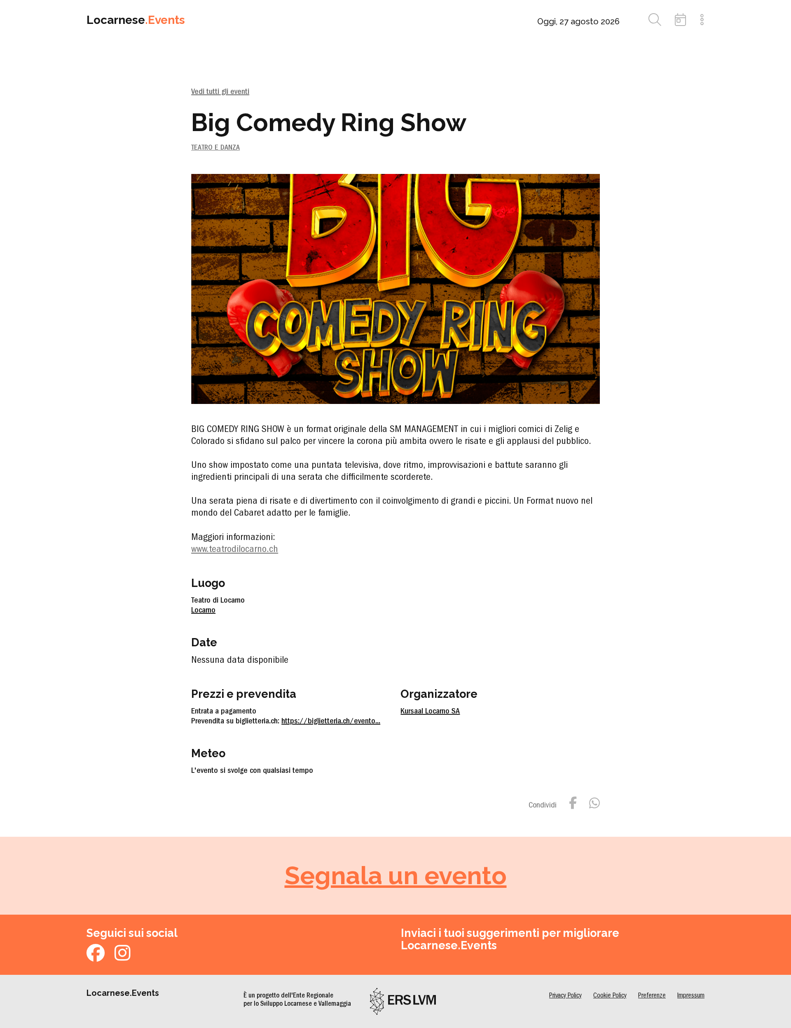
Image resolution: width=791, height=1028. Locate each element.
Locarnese (136, 20)
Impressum (690, 996)
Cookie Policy (610, 996)
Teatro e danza (215, 148)
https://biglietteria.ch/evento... (330, 722)
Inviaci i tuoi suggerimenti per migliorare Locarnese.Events (510, 939)
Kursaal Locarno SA (430, 712)
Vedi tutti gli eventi (220, 92)
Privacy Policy (565, 996)
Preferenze (652, 996)
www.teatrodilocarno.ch (234, 550)
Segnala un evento (396, 875)
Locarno (203, 611)
